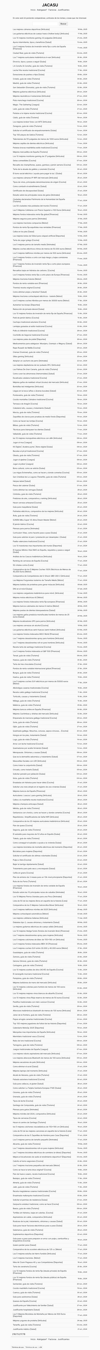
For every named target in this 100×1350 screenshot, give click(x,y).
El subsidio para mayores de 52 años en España (33, 834)
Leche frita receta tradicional (25, 70)
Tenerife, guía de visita (22, 1325)
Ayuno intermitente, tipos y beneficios (29, 42)
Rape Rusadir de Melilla (23, 348)
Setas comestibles (20, 160)
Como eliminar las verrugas (24, 490)
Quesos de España (21, 1301)
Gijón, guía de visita (21, 726)
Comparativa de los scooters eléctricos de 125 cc (34, 1249)
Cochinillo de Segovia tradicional (26, 335)
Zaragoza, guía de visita (23, 126)
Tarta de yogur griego (22, 240)
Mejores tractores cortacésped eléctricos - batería (34, 296)
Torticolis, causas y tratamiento (26, 696)
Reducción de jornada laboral (25, 309)
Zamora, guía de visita (22, 957)
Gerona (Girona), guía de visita (26, 961)
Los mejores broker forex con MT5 (27, 122)
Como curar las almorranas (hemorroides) (30, 373)
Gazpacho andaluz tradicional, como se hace (32, 1204)
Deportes (60, 236)
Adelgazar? (42, 10)
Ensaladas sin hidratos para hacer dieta (29, 782)
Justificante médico (21, 1329)
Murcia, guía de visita (22, 412)
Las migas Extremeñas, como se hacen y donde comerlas (37, 472)
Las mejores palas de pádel (24, 339)
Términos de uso (31, 1347)
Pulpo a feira (18, 860)
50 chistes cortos (20, 565)
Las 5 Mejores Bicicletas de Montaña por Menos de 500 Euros (39, 1314)
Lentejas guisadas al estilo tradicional (29, 326)
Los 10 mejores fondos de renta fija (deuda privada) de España (40, 1271)
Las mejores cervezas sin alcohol (27, 625)
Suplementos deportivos (23, 1234)
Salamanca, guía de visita (24, 1230)
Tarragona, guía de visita (23, 1045)
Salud (48, 42)
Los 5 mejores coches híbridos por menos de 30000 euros (38, 300)
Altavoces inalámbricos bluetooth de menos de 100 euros (37, 1010)
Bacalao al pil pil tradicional (24, 451)
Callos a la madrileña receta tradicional (29, 800)
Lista (31, 565)
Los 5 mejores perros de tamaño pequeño (30, 1139)
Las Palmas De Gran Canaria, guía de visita (31, 369)
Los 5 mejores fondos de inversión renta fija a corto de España (39, 46)
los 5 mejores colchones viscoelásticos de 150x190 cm (36, 1127)
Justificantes (63, 10)
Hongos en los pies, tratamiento (26, 735)
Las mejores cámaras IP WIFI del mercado (31, 178)
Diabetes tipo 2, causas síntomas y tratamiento (33, 922)
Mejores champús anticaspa (25, 804)
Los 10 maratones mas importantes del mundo (32, 546)
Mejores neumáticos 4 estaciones (27, 96)
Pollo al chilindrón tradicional (25, 330)
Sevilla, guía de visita (22, 1006)
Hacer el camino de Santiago (25, 1122)
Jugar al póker (19, 464)
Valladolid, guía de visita (23, 434)
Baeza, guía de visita (22, 1208)
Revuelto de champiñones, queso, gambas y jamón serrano (38, 165)
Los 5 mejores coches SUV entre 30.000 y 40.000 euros (37, 948)
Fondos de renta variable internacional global (32, 668)
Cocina (41, 70)
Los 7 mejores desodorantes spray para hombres (34, 638)
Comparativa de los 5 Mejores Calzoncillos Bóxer (33, 905)
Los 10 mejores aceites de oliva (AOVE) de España (34, 970)
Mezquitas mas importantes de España (29, 1032)
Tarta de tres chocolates (23, 664)
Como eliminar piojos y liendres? (26, 292)
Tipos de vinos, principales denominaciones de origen (35, 182)
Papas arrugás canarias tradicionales (28, 1019)
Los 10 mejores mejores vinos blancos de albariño (34, 993)
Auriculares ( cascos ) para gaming (27, 795)
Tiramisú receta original (23, 287)
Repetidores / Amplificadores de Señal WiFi (31, 817)
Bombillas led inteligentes (23, 386)
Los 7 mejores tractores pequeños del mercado (33, 1165)
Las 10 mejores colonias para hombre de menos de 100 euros (39, 987)
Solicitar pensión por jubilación (26, 774)
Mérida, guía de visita (22, 808)
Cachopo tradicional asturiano (25, 322)
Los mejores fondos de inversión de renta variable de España (39, 886)
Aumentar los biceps (21, 305)
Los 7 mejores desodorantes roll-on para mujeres (33, 1148)
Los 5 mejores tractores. (23, 1258)
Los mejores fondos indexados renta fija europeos (34, 602)
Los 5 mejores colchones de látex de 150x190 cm (34, 939)
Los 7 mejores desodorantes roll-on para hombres (34, 643)
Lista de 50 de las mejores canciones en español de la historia (39, 1131)
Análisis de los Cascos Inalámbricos (28, 556)
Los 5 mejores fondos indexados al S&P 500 (32, 651)
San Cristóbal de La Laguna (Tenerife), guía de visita (35, 477)
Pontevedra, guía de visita (24, 395)
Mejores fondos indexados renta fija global (31, 214)
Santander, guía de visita (23, 1284)
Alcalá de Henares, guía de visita (27, 1075)
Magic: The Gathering (22, 104)
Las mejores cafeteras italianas (26, 918)
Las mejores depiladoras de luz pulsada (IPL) (32, 365)
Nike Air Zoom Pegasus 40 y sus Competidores (33, 1262)
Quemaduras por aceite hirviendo (27, 748)
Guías (43, 61)
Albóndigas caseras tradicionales (27, 688)
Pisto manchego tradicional (24, 100)
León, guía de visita (21, 109)
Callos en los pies (20, 231)
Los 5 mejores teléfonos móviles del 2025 (30, 909)
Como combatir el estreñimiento (26, 186)
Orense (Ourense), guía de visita (26, 352)
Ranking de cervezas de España (26, 561)
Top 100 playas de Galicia (24, 135)
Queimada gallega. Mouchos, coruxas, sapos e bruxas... (37, 731)
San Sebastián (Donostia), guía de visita (30, 87)
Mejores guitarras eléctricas (24, 92)
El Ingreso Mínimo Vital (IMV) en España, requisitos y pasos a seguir (41, 550)
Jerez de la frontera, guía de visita (27, 1015)
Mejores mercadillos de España (26, 152)
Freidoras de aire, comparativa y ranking (30, 498)
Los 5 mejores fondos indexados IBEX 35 (30, 944)
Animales (55, 195)
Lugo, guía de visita (21, 739)
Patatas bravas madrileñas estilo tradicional (31, 147)
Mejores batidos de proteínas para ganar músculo (34, 584)
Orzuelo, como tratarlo (22, 769)
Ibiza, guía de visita (21, 778)
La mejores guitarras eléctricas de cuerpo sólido (33, 927)
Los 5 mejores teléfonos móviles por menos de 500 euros (37, 253)
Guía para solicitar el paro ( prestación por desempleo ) (36, 537)
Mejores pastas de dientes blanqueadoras (31, 610)
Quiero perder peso (21, 1245)
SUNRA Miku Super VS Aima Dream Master (31, 520)
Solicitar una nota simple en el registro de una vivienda (36, 787)
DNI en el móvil (19, 589)
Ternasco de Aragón (21, 404)
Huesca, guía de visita (22, 660)
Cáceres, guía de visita (22, 1092)
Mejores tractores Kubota (23, 279)
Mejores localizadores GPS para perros (29, 621)
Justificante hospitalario (23, 1310)
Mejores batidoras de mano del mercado (30, 982)
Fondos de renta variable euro (25, 283)
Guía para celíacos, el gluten (25, 1084)
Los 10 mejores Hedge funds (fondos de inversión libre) (36, 931)
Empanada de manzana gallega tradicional (31, 718)
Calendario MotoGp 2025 (23, 1028)
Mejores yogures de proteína (25, 1320)
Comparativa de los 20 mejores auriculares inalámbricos (36, 821)
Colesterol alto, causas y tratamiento (28, 408)
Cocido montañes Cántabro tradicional (29, 399)
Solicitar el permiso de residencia (27, 1200)
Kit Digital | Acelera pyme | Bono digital (29, 447)
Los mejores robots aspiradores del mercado (32, 1053)
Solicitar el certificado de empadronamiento (31, 130)
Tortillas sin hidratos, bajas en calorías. (29, 1213)
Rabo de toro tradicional (23, 1041)
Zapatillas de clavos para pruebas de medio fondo (34, 417)
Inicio (33, 10)
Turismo (40, 53)
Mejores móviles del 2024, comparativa (29, 1114)
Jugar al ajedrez (20, 460)
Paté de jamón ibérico (22, 318)
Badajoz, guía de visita (22, 1178)
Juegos (35, 104)
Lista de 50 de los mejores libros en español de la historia (37, 901)
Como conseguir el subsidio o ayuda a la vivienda (34, 843)
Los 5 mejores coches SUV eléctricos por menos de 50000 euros (40, 681)
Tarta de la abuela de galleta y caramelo (30, 169)
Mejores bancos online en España (27, 709)
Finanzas (17, 49)
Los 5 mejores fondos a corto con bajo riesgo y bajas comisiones (40, 257)
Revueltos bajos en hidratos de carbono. (30, 270)
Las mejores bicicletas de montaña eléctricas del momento (38, 847)
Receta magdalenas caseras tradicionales (30, 1191)
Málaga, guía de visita (22, 701)
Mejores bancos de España (24, 791)
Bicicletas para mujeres (23, 851)
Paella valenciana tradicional (25, 541)
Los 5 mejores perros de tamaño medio (29, 244)
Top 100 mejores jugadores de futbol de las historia (35, 1023)
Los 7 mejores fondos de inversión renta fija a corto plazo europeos (41, 264)
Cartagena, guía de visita (23, 965)
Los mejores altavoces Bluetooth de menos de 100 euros (37, 1058)
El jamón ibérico (19, 524)
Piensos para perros (21, 528)
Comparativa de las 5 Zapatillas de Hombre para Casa (36, 1135)
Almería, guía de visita (22, 1182)
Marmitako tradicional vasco (25, 1036)
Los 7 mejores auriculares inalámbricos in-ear (32, 57)
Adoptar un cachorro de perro (25, 361)
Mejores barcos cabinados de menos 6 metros (32, 606)
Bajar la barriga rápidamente (25, 864)
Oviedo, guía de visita (22, 79)
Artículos (45, 29)
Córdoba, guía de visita (23, 494)
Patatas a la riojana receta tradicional (28, 113)
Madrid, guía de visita (22, 83)
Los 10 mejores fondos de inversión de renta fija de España (38, 313)
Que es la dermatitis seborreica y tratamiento (32, 757)
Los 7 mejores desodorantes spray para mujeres (33, 935)
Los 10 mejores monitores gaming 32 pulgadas (33, 38)
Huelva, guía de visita (22, 677)
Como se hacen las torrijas (24, 421)
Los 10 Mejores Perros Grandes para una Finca (32, 896)
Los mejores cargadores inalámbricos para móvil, (33, 593)
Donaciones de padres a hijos (25, 74)
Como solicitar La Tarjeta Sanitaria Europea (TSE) (34, 1088)
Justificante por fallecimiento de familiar (30, 1305)
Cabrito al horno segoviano (24, 1161)
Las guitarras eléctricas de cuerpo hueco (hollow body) (36, 33)
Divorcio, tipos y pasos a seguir (26, 61)
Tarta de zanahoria (21, 1266)
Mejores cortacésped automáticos (27, 914)
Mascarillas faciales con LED (25, 761)
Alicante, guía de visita (22, 1144)
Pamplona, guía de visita (23, 978)
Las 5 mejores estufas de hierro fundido (30, 1254)
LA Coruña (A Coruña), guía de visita (28, 66)
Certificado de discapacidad (25, 191)
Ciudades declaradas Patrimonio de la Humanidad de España (39, 199)
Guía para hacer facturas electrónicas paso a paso (34, 1225)
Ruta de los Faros (20, 881)
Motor (44, 223)
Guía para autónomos (22, 1297)
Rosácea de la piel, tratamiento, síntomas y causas (34, 1221)
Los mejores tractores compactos (27, 223)
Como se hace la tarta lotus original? (28, 1170)
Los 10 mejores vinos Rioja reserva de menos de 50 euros (37, 998)
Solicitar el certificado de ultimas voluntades (31, 855)
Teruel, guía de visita (21, 655)
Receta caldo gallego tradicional (26, 692)
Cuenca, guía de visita (22, 1292)
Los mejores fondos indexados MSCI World (31, 634)
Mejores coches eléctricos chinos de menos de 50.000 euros (39, 249)
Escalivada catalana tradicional (26, 378)
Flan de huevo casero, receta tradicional (30, 1174)
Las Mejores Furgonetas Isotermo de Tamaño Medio (35, 580)
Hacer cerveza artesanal (23, 503)
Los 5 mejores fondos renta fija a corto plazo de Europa (36, 275)
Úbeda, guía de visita (22, 455)
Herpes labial (18, 481)
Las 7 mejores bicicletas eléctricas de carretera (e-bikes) (37, 1152)
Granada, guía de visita (23, 1096)
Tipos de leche (19, 1101)
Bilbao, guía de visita (21, 425)
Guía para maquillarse (22, 507)
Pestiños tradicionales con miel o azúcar (30, 1002)
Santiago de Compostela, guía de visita (29, 1105)
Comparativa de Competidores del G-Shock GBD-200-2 (36, 576)
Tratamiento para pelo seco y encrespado (30, 868)
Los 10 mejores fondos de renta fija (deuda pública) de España (39, 1277)
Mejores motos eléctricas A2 (25, 597)
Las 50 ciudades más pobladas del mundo (31, 206)
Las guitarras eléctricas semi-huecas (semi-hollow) (34, 630)
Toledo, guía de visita (22, 838)
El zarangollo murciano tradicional (27, 974)
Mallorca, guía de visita (22, 705)
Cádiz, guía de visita (21, 117)
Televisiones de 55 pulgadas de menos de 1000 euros (36, 139)
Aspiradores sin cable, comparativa (28, 1217)
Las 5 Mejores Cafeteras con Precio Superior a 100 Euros (37, 210)
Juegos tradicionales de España (26, 1049)
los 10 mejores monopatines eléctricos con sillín (33, 438)
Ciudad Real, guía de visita (24, 53)
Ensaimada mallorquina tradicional (27, 1195)
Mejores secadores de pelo (24, 1062)
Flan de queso (19, 825)
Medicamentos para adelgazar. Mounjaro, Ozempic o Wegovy (39, 343)
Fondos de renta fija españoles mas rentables (32, 227)
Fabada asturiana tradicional (25, 1079)
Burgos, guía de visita (22, 673)
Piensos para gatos (21, 1109)
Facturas (52, 10)
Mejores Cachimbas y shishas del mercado (31, 714)
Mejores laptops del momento (25, 1071)
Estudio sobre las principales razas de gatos (31, 195)
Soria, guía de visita (21, 722)
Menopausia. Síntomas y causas (26, 752)
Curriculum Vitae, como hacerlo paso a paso (31, 533)
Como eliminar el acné (22, 1066)
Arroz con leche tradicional (24, 744)
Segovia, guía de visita (22, 830)
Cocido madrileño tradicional (25, 1288)
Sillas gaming (18, 356)
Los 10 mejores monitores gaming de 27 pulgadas (34, 156)
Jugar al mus (18, 442)
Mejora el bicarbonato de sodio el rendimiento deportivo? (37, 1157)
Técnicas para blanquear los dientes (28, 429)
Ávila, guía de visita (21, 515)
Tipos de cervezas (21, 1118)
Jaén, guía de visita (21, 1187)
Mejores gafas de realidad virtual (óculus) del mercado (36, 382)
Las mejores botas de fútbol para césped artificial (34, 236)
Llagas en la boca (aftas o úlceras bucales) (31, 391)
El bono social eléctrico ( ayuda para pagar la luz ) (34, 173)
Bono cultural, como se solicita (26, 468)
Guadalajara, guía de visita (24, 952)
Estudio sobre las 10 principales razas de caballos (34, 892)
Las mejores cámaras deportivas (26, 29)
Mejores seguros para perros (25, 219)
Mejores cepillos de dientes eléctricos (29, 143)
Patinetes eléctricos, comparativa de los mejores (33, 511)
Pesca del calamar (21, 485)
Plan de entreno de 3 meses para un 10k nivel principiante (37, 877)
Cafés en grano (19, 873)
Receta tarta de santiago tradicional (28, 647)
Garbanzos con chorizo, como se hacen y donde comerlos (37, 812)
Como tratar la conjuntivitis (24, 765)
